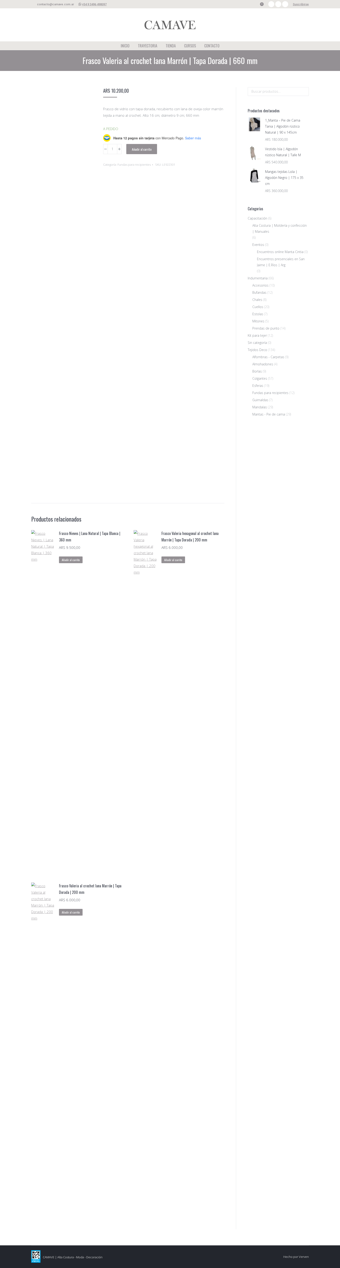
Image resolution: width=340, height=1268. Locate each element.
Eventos (258, 244)
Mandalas (259, 407)
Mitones (258, 321)
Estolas (257, 314)
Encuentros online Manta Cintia (280, 252)
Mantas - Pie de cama (268, 414)
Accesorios (260, 285)
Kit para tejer (257, 335)
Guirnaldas (260, 400)
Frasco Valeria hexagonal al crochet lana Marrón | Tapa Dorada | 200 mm (190, 537)
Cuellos (257, 307)
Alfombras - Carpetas (268, 357)
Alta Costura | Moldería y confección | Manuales (279, 228)
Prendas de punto (265, 328)
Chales (257, 299)
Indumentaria (258, 278)
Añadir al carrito (141, 149)
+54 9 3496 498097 (94, 4)
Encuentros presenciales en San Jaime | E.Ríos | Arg (281, 262)
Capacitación (257, 218)
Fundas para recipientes (134, 164)
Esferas (257, 385)
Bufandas (259, 292)
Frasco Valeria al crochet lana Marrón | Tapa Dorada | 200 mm (90, 889)
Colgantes (259, 378)
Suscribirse (301, 4)
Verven (304, 1257)
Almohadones (262, 364)
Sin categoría (257, 342)
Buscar (304, 91)
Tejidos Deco (257, 350)
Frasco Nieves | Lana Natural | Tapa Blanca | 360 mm (89, 537)
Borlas (257, 371)
